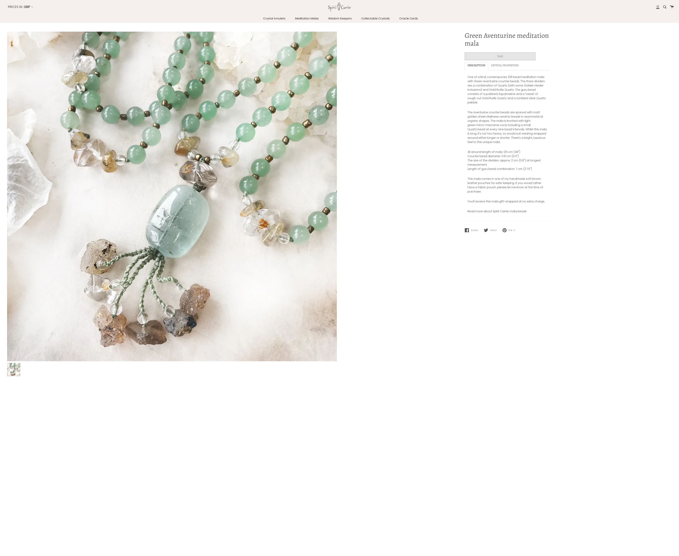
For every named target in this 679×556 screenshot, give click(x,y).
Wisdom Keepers (340, 18)
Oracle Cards (408, 18)
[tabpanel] (172, 196)
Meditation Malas (307, 18)
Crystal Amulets (274, 18)
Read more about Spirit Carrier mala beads (497, 211)
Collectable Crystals (375, 18)
